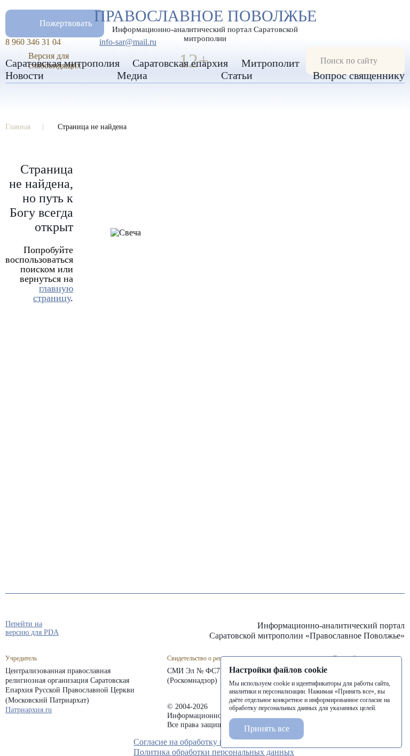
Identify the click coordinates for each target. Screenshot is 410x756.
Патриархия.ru (28, 710)
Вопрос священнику (359, 75)
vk (380, 629)
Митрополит (270, 63)
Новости (24, 75)
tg (361, 629)
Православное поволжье (205, 23)
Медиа (132, 75)
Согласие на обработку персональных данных (217, 741)
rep (341, 629)
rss (399, 629)
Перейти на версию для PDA (32, 628)
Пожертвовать (66, 23)
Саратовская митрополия (62, 63)
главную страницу (53, 293)
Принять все (266, 728)
